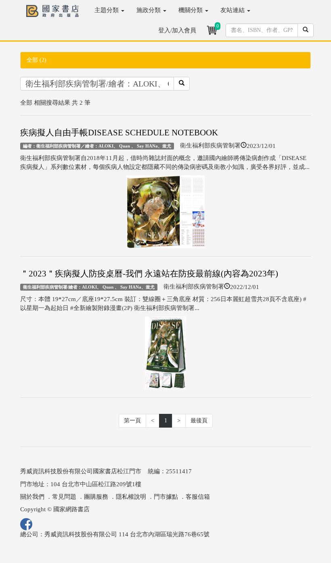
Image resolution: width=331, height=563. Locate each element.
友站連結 (233, 10)
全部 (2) (36, 60)
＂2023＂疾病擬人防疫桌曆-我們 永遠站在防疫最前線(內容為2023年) (149, 273)
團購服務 (96, 496)
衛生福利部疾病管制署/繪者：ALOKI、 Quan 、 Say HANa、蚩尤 (89, 287)
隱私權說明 (131, 496)
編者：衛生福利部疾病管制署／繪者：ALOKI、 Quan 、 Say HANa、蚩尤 (97, 145)
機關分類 (191, 10)
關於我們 (32, 496)
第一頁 (132, 421)
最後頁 (199, 421)
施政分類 (149, 10)
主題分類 (107, 10)
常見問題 (64, 496)
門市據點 (166, 496)
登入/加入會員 (177, 30)
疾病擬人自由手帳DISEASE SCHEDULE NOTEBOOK (119, 132)
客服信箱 (198, 496)
